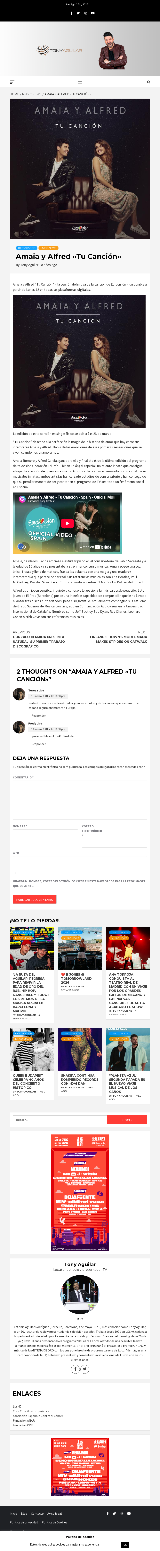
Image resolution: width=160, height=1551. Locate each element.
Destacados (26, 247)
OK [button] (125, 1544)
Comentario (23, 777)
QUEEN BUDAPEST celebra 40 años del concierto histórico (28, 1082)
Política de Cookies (54, 1522)
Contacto (37, 1513)
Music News (48, 247)
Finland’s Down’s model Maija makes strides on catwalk (118, 637)
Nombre (20, 826)
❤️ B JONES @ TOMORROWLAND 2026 (76, 979)
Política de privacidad (24, 1522)
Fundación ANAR (24, 1420)
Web (16, 853)
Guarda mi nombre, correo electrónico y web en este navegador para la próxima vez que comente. (79, 883)
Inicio (13, 1513)
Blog (24, 1513)
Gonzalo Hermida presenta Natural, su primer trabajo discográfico (39, 639)
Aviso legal (54, 1513)
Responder (38, 715)
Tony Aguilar (29, 264)
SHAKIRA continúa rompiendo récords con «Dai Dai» (80, 1080)
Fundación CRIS (23, 1425)
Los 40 (17, 1406)
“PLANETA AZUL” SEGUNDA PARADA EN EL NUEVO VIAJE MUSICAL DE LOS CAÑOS (127, 1084)
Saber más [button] (110, 1544)
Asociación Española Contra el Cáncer (38, 1416)
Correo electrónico (91, 830)
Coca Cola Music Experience (31, 1411)
